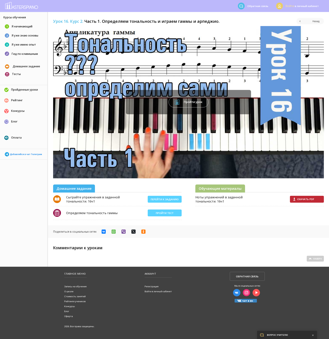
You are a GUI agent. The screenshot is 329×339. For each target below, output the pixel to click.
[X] (133, 232)
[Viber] (123, 232)
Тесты (16, 74)
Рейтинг (17, 100)
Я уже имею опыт (21, 44)
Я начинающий (19, 26)
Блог (14, 121)
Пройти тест (165, 213)
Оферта (68, 316)
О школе (69, 291)
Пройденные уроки (24, 89)
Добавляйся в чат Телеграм (26, 153)
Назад (315, 21)
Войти (289, 6)
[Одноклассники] (143, 232)
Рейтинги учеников (75, 301)
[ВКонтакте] (104, 232)
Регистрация (152, 286)
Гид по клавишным (25, 54)
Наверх (317, 258)
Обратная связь (247, 276)
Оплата (16, 137)
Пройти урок (192, 102)
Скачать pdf (305, 199)
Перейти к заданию (165, 199)
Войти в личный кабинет (158, 291)
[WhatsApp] (114, 232)
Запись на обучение (75, 286)
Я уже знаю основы (22, 35)
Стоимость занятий (75, 296)
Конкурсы (18, 111)
